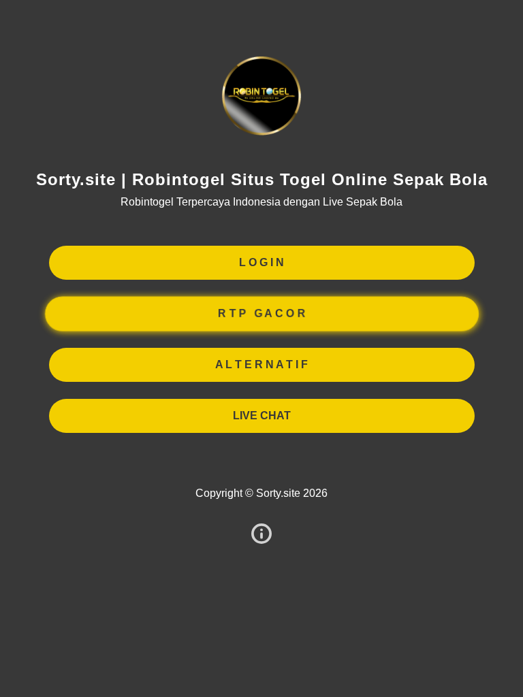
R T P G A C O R (261, 313)
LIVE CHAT (262, 415)
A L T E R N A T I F (261, 364)
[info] (261, 534)
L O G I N (261, 262)
